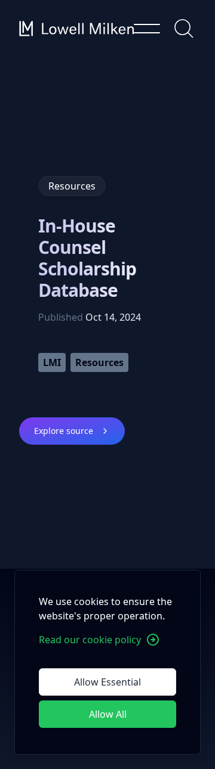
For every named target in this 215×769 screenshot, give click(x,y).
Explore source (63, 430)
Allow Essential (107, 682)
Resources (99, 362)
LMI (52, 362)
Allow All (108, 714)
